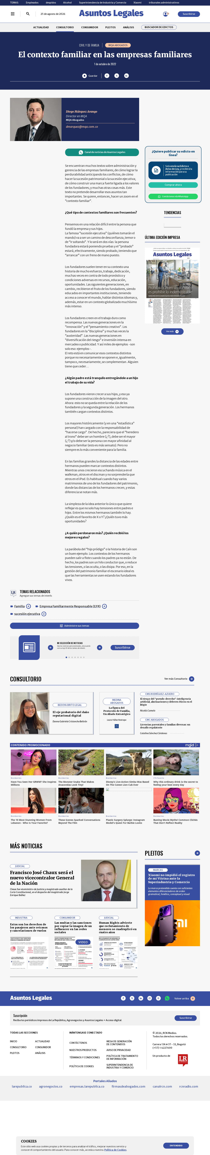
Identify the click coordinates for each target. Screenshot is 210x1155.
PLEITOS (110, 27)
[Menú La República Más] (12, 14)
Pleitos (154, 853)
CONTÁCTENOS (78, 1042)
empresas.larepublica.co (87, 1086)
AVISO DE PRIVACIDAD (118, 1050)
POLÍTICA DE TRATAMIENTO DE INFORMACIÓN (122, 1057)
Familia (19, 606)
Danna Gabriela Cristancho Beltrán (70, 721)
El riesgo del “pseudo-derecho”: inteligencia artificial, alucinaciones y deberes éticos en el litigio (166, 701)
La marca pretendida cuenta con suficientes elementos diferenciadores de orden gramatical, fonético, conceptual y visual (170, 891)
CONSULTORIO (65, 27)
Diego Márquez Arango (81, 111)
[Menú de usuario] (165, 14)
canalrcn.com (162, 1086)
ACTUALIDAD (41, 27)
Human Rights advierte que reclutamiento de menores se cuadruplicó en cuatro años (118, 927)
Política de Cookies (115, 1149)
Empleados (32, 2)
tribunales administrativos (164, 2)
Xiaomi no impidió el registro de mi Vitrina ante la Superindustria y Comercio (171, 878)
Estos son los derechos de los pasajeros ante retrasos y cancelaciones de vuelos (29, 927)
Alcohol (67, 2)
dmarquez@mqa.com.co (82, 127)
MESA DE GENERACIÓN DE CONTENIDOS (119, 1043)
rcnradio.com (188, 1086)
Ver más (170, 331)
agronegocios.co (50, 1086)
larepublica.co (22, 1086)
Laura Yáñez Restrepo (116, 720)
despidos (51, 2)
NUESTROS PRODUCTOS (82, 1050)
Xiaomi (137, 2)
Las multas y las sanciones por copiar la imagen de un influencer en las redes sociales (73, 927)
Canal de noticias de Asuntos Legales (105, 152)
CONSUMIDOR (89, 27)
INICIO (13, 1041)
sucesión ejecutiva (27, 614)
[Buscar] (28, 14)
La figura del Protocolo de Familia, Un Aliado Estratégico (116, 711)
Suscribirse (189, 13)
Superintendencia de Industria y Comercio (102, 2)
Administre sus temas (76, 625)
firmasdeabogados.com (128, 1086)
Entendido (176, 1145)
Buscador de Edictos (159, 27)
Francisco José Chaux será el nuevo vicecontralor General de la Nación (42, 878)
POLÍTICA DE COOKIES (81, 1066)
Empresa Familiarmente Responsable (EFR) (70, 606)
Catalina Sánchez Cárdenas (153, 733)
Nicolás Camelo (147, 710)
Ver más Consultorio (175, 678)
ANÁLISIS (128, 27)
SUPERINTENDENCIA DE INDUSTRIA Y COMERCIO (120, 1066)
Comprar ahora (173, 184)
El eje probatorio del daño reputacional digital (71, 713)
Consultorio (26, 678)
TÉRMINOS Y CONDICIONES (84, 1057)
